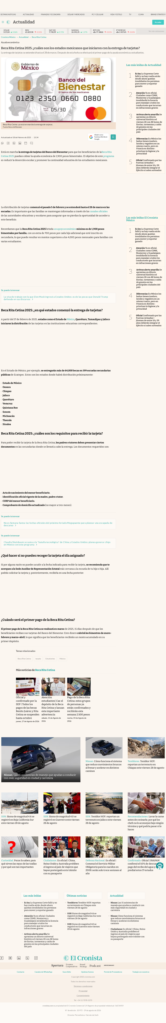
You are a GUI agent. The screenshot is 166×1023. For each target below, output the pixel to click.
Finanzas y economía (50, 14)
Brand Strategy (158, 14)
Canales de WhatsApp (43, 972)
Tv (130, 14)
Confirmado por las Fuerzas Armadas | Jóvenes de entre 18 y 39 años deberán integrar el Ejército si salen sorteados (149, 165)
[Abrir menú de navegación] (2, 22)
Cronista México (8, 37)
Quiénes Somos (87, 972)
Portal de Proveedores (113, 972)
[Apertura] (57, 966)
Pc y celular (97, 14)
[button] (159, 866)
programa (108, 156)
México (70, 319)
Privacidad (83, 991)
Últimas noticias (8, 14)
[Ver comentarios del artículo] (31, 143)
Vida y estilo (116, 14)
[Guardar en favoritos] (113, 137)
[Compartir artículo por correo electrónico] (25, 143)
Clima (141, 14)
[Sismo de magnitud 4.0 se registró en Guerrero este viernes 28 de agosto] (61, 803)
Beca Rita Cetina (39, 37)
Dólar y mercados (76, 14)
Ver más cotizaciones (156, 31)
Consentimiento (83, 996)
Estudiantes (50, 659)
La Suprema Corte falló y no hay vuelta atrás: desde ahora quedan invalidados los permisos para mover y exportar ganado (148, 79)
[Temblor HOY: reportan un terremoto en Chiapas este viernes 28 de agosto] (146, 747)
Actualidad (28, 14)
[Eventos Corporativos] (71, 966)
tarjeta (38, 659)
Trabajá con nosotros (140, 972)
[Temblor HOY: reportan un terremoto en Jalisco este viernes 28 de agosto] (104, 803)
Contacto (20, 972)
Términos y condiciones (83, 986)
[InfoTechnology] (109, 966)
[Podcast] (95, 965)
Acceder (158, 22)
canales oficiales (99, 211)
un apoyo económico (65, 229)
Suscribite (67, 972)
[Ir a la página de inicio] (8, 22)
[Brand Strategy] (83, 966)
